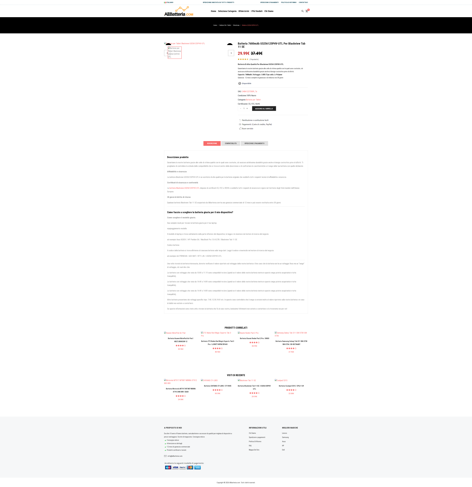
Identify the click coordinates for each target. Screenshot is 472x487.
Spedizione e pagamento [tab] (254, 143)
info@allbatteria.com (175, 456)
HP (283, 446)
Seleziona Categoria (227, 11)
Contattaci (303, 2)
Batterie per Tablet (225, 25)
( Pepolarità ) (254, 59)
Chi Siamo (252, 433)
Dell (283, 450)
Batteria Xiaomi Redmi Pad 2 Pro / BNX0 (254, 338)
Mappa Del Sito (254, 450)
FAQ (250, 446)
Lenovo (284, 433)
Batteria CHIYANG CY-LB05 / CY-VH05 (217, 386)
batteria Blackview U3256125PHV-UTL (185, 188)
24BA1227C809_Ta (249, 91)
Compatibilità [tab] (230, 143)
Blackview (236, 25)
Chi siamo (268, 11)
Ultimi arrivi (243, 11)
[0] (306, 11)
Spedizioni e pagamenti (269, 2)
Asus (284, 441)
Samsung (285, 437)
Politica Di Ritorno (288, 2)
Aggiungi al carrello (264, 109)
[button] (167, 53)
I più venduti (256, 11)
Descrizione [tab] (212, 143)
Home (213, 11)
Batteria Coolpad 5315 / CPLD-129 (291, 386)
